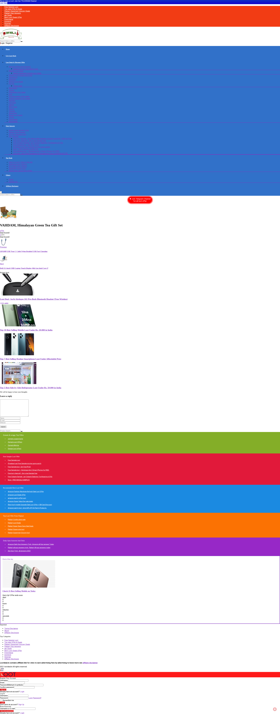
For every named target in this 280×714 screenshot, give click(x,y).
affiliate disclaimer (90, 663)
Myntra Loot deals (16, 82)
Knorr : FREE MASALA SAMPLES (25, 149)
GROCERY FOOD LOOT (17, 168)
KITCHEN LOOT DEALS (18, 166)
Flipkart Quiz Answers (12, 13)
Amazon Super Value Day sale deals (20, 501)
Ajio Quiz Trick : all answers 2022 (19, 551)
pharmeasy (13, 88)
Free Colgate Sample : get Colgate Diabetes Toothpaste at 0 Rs (38, 143)
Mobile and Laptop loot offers (20, 171)
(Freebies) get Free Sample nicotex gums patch (31, 147)
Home (8, 49)
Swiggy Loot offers (14, 449)
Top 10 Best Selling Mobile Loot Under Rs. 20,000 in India (26, 330)
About (11, 179)
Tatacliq (12, 111)
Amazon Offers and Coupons (20, 67)
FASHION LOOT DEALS (18, 164)
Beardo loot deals (15, 115)
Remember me (8, 700)
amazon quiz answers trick (19, 130)
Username (4, 680)
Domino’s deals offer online (19, 96)
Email (2, 683)
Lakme (11, 105)
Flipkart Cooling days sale (16, 519)
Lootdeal (12, 103)
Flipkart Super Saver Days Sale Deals (20, 526)
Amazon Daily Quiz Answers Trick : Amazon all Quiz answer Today (31, 544)
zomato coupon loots (15, 439)
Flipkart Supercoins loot (16, 529)
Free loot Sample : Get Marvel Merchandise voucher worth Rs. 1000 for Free (42, 139)
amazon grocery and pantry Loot (25, 69)
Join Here (3, 3)
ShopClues (13, 113)
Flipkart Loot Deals (14, 523)
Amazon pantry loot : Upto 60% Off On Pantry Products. (27, 508)
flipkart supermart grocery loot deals (27, 73)
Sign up (3, 689)
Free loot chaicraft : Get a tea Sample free (29, 141)
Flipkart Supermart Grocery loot (19, 533)
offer (2, 231)
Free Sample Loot (11, 7)
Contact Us (13, 182)
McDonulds (13, 121)
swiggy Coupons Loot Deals (19, 99)
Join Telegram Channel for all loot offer (141, 200)
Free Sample (13, 137)
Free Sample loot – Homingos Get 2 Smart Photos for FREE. (36, 151)
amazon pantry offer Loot (17, 498)
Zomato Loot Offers (15, 442)
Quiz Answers (10, 126)
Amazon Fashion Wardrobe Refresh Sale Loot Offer (26, 491)
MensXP (12, 101)
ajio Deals (8, 15)
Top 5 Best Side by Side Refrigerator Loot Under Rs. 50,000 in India (30, 388)
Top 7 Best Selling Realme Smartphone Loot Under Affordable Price (30, 359)
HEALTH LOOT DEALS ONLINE (20, 162)
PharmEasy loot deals (17, 92)
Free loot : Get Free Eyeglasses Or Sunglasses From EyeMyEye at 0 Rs (40, 153)
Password (11, 685)
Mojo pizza (13, 107)
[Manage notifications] (275, 709)
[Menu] (1, 192)
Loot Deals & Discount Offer (15, 62)
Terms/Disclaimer (11, 629)
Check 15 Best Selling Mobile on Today (19, 591)
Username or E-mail (7, 709)
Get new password (7, 711)
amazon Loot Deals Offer (17, 495)
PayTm (11, 84)
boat (10, 94)
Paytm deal (17, 86)
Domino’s (7, 21)
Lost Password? (35, 698)
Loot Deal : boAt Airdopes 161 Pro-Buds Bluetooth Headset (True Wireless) (33, 299)
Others (8, 175)
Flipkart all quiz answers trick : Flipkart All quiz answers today (29, 547)
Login (2, 702)
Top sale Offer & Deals (13, 9)
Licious (11, 90)
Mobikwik (12, 80)
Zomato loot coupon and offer (20, 75)
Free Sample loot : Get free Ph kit (26, 145)
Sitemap (7, 24)
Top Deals (9, 158)
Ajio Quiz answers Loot (17, 134)
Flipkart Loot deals (16, 71)
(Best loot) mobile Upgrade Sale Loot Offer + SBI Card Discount (30, 505)
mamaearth (13, 78)
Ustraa (11, 117)
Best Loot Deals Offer (13, 17)
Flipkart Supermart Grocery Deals (17, 11)
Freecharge (8, 19)
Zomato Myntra (13, 445)
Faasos (11, 109)
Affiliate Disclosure (11, 26)
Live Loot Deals (11, 56)
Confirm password (7, 687)
